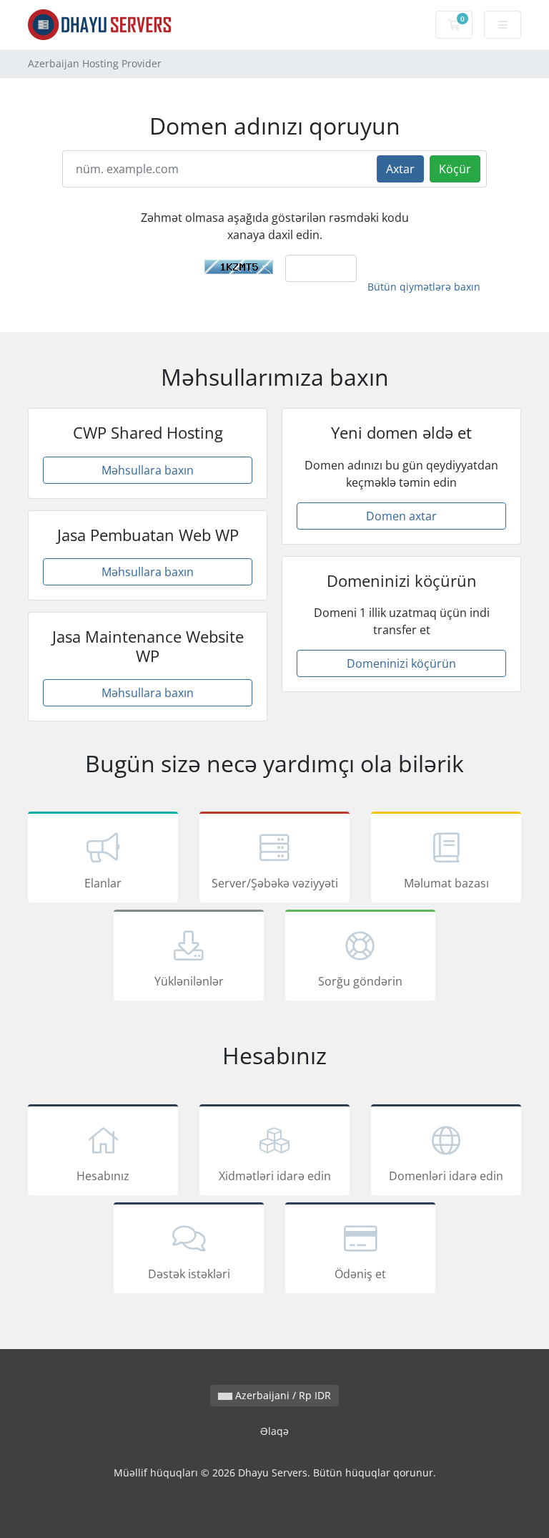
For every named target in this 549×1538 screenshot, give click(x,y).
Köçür (455, 169)
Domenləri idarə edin (446, 1176)
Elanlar (103, 883)
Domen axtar (401, 516)
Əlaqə (274, 1431)
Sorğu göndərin (360, 981)
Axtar (400, 169)
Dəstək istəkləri (189, 1274)
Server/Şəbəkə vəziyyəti (275, 883)
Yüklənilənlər (189, 981)
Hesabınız (102, 1176)
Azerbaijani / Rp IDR (281, 1395)
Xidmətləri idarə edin (275, 1176)
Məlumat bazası (446, 883)
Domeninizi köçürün (401, 663)
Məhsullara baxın (148, 470)
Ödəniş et (360, 1274)
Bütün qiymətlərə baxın (423, 286)
